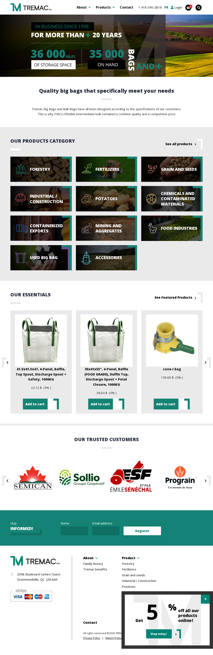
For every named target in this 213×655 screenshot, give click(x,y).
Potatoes (128, 587)
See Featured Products (173, 297)
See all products (178, 144)
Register (142, 531)
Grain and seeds (133, 575)
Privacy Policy (91, 638)
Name (65, 523)
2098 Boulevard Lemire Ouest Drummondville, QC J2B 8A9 (39, 576)
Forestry (128, 564)
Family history (93, 564)
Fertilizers (129, 569)
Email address (102, 523)
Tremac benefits (95, 569)
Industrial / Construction (139, 581)
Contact (126, 7)
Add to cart (35, 404)
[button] (6, 362)
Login (177, 7)
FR (166, 7)
